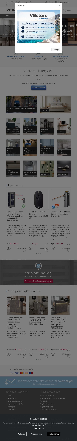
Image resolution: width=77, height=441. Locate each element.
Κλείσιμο (56, 50)
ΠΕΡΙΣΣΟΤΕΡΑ (39, 428)
